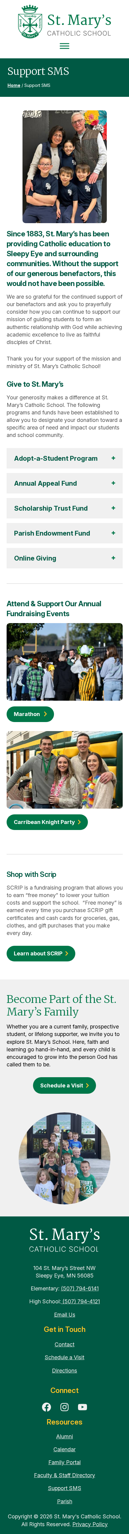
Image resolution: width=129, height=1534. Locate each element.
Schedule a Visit (61, 1085)
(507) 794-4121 (80, 1301)
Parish (64, 1501)
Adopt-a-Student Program (56, 458)
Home (14, 85)
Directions (64, 1370)
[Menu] (64, 46)
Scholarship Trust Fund (51, 508)
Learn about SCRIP (38, 953)
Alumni (64, 1436)
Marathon (27, 714)
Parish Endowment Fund (53, 533)
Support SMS (64, 1488)
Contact (64, 1344)
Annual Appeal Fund (45, 483)
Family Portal (64, 1462)
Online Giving (36, 558)
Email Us (64, 1314)
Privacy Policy (90, 1524)
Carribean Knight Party (44, 822)
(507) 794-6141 (80, 1288)
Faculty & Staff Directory (64, 1475)
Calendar (64, 1449)
